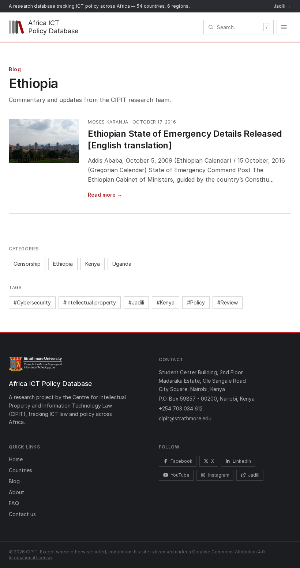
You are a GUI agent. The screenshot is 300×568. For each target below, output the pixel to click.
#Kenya (166, 302)
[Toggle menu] (284, 27)
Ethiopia (63, 264)
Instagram (218, 475)
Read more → (105, 195)
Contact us (22, 514)
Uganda (121, 264)
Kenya (92, 264)
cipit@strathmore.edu (185, 418)
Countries (20, 470)
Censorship (27, 264)
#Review (227, 302)
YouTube (180, 475)
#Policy (196, 302)
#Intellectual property (89, 302)
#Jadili (136, 302)
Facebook (181, 461)
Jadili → (282, 6)
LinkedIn (242, 461)
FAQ (14, 503)
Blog (14, 481)
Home (16, 459)
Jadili (253, 475)
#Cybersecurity (32, 302)
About (16, 492)
